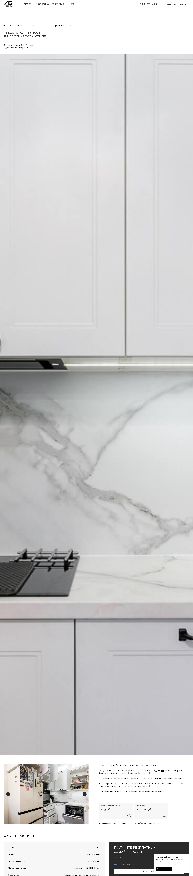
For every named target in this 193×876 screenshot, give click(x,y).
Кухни (36, 25)
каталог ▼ (28, 4)
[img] (8, 4)
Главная (7, 25)
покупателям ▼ (59, 4)
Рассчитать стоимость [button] (176, 4)
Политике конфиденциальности (174, 864)
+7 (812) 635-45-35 (148, 4)
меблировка (42, 4)
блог (73, 4)
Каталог (22, 25)
